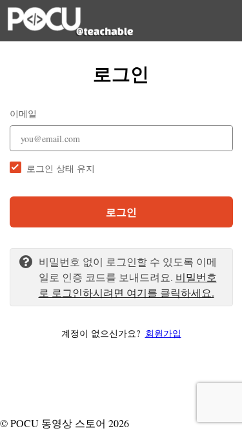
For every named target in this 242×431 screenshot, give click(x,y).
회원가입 (163, 333)
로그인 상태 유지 (60, 168)
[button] (121, 333)
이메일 (23, 113)
